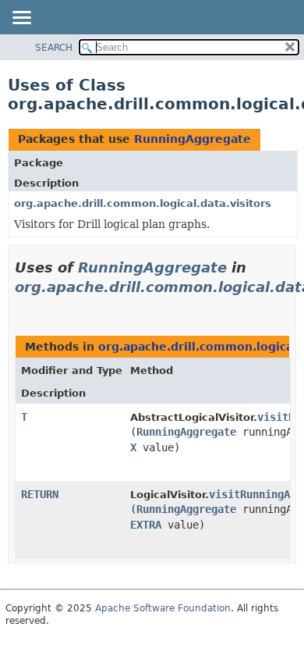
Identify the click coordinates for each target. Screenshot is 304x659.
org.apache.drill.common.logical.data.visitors (142, 203)
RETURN (39, 494)
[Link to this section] (21, 306)
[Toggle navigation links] (21, 19)
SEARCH (53, 47)
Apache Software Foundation (163, 608)
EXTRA (145, 524)
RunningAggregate (192, 139)
